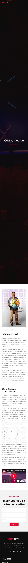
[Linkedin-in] (17, 551)
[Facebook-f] (7, 551)
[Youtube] (14, 551)
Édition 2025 (6, 559)
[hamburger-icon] (24, 2)
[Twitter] (11, 551)
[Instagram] (20, 551)
